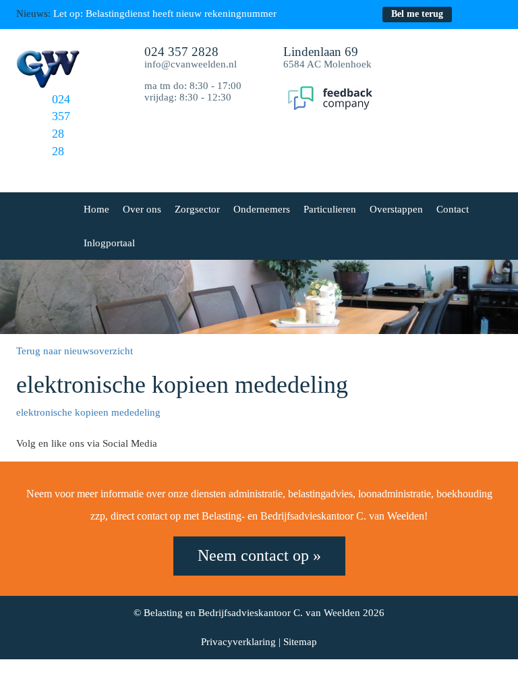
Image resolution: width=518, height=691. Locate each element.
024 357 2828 (181, 52)
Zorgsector (197, 209)
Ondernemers (261, 209)
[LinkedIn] (494, 14)
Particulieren (330, 209)
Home (96, 209)
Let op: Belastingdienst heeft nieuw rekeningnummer (165, 13)
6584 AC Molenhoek (327, 58)
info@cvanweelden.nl (190, 64)
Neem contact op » (259, 555)
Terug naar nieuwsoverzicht (74, 351)
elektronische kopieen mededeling (88, 412)
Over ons (142, 209)
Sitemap (300, 641)
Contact (452, 209)
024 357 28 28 (61, 125)
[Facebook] (469, 14)
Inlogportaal (109, 243)
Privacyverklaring (238, 641)
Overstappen (396, 209)
